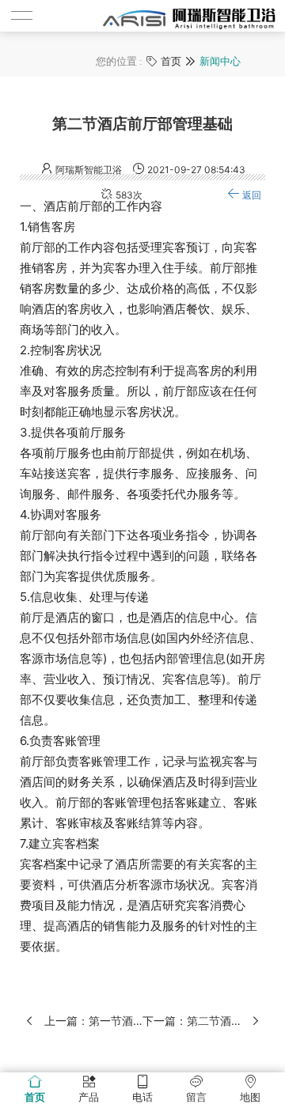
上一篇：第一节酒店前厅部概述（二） (93, 1020)
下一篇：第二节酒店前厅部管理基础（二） (191, 1020)
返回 (251, 195)
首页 (171, 61)
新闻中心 (220, 61)
